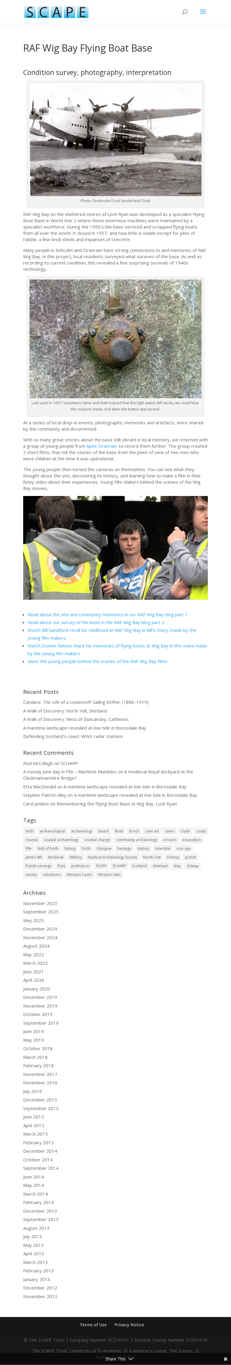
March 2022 (35, 963)
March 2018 (35, 1057)
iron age (184, 848)
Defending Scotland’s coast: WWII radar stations (73, 736)
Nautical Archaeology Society (112, 857)
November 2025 (40, 903)
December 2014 (40, 1151)
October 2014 (38, 1160)
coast (200, 831)
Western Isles (109, 874)
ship (177, 865)
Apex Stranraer (102, 446)
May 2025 (33, 920)
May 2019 (33, 1040)
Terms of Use (93, 1325)
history (143, 848)
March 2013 (35, 1262)
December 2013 (40, 1211)
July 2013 (32, 1236)
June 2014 (33, 1177)
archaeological (52, 831)
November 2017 (40, 1074)
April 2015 (33, 1125)
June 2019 (33, 1031)
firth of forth (48, 848)
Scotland (139, 865)
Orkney (173, 857)
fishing (69, 848)
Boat (119, 831)
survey (31, 874)
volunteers (52, 874)
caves (169, 831)
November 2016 (40, 1083)
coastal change (97, 839)
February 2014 (38, 1202)
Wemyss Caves (79, 874)
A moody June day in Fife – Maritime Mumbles (70, 772)
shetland (160, 865)
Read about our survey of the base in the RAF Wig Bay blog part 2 (96, 622)
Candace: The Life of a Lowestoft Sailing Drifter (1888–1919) (86, 702)
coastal (32, 839)
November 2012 (40, 1296)
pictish (190, 857)
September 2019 (41, 1023)
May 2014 (33, 1185)
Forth (86, 848)
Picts (61, 865)
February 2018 (38, 1065)
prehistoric (80, 865)
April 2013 (33, 1253)
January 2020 (36, 989)
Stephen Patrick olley (44, 795)
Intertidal (163, 848)
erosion (170, 839)
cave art (152, 831)
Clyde (185, 831)
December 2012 (40, 1288)
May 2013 (33, 1245)
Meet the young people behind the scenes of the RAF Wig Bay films (98, 661)
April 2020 (33, 980)
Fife (29, 848)
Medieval (55, 857)
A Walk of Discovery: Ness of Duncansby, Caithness (76, 719)
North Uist (152, 857)
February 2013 (38, 1271)
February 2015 (38, 1142)
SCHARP (69, 763)
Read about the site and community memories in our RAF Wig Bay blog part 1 (108, 614)
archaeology (81, 831)
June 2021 (33, 972)
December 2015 (40, 1100)
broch (134, 831)
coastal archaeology (61, 839)
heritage (124, 848)
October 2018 (38, 1048)
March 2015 (35, 1134)
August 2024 (36, 946)
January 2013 (36, 1279)
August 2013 (36, 1228)
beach (103, 831)
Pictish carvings (38, 865)
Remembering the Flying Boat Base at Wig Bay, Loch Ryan (117, 804)
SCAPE (101, 865)
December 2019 (40, 997)
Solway (193, 865)
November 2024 (40, 937)
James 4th (34, 857)
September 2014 (41, 1168)
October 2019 (38, 1014)
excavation (192, 839)
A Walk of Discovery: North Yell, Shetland (65, 711)
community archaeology (136, 839)
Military (75, 857)
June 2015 (33, 1117)
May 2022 (33, 954)
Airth (30, 831)
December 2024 (40, 929)
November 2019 (40, 1006)
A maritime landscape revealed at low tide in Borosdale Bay (84, 728)
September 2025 (41, 912)
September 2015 (41, 1108)
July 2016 (32, 1091)
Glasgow (104, 848)
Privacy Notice (129, 1325)
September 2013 (41, 1219)
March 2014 (35, 1194)
